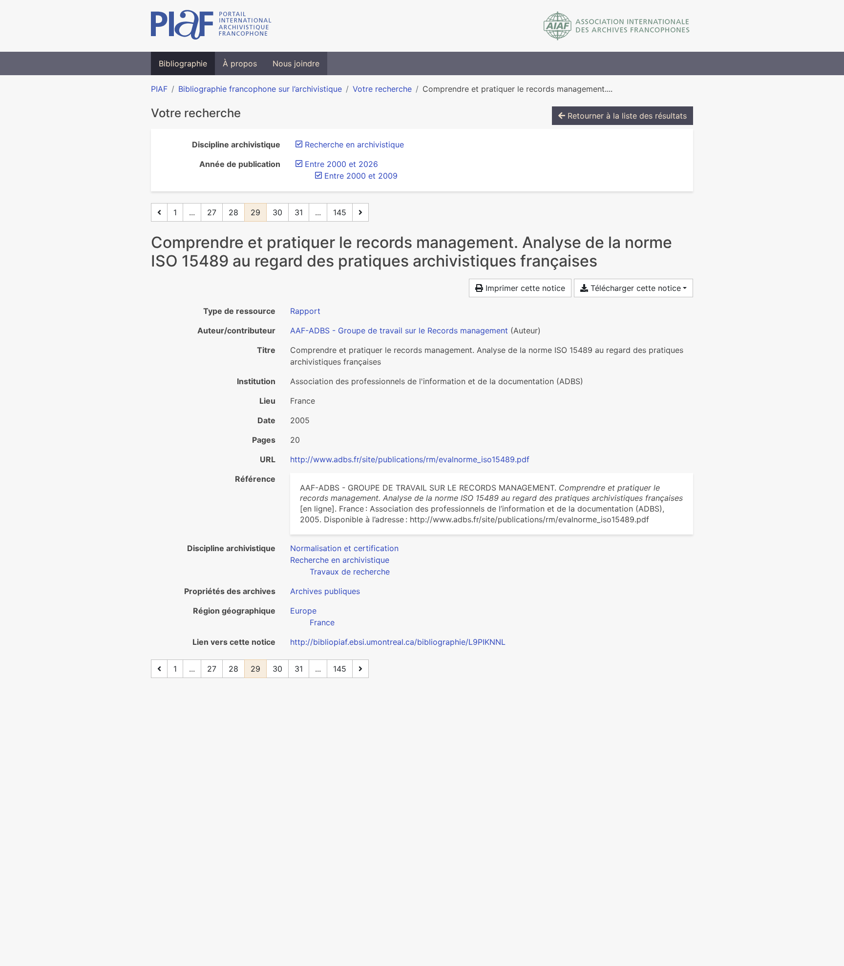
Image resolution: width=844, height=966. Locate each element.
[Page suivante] (360, 212)
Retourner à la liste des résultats (626, 116)
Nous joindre (296, 63)
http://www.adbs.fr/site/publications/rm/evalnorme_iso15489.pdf (409, 459)
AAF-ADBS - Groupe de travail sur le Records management (399, 330)
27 (211, 212)
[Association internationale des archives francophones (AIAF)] (616, 26)
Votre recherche (382, 89)
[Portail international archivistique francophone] (211, 26)
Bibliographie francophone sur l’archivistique (260, 89)
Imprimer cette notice (524, 288)
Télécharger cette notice (634, 288)
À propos (240, 63)
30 (277, 212)
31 (299, 212)
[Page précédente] (159, 212)
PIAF (159, 89)
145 (339, 212)
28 (233, 212)
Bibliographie (183, 63)
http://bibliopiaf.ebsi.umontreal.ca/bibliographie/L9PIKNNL (398, 642)
